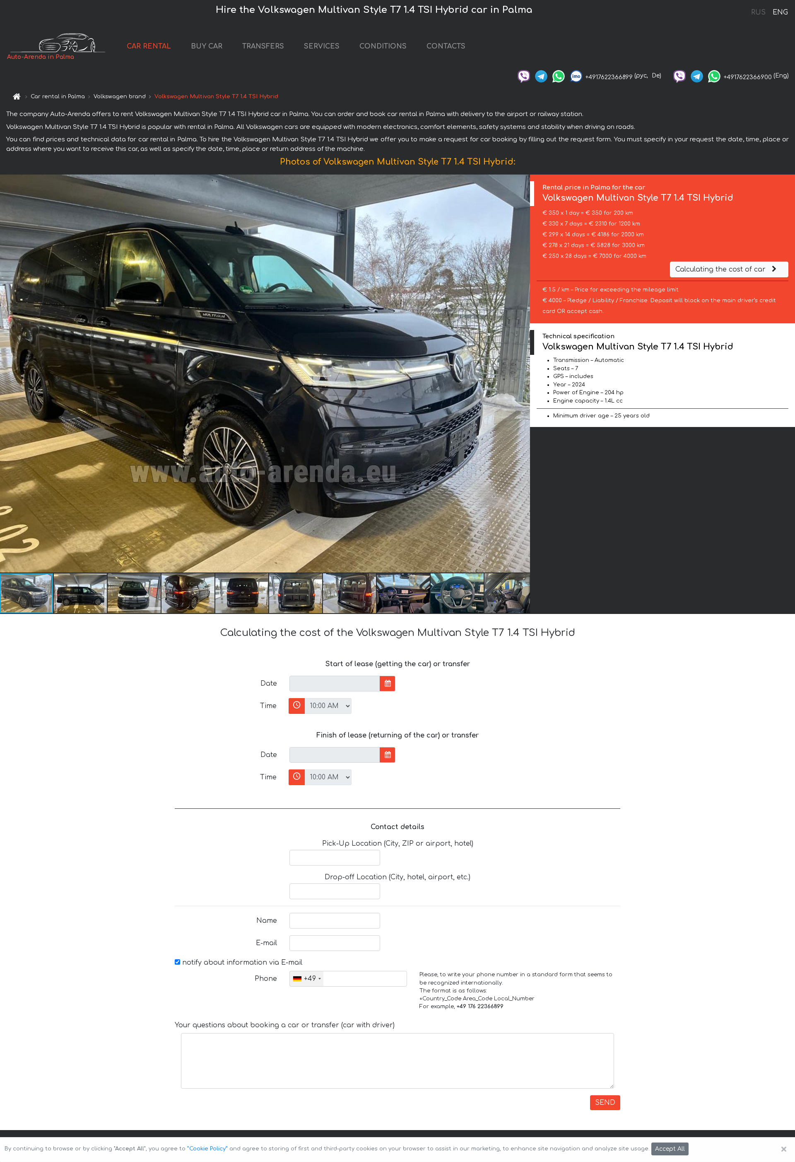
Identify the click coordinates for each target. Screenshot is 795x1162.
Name (266, 920)
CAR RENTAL (149, 46)
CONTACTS (445, 46)
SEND (605, 1102)
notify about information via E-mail (241, 962)
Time (268, 706)
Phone (266, 978)
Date (268, 683)
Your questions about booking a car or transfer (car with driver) (285, 1025)
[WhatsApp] (558, 76)
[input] (334, 683)
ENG (780, 12)
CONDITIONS (383, 46)
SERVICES (322, 46)
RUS (758, 12)
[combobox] (306, 978)
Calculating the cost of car (721, 269)
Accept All (670, 1149)
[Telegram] (541, 76)
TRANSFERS (263, 46)
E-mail (266, 943)
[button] (81, 593)
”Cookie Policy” (207, 1149)
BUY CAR (206, 46)
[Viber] (524, 76)
